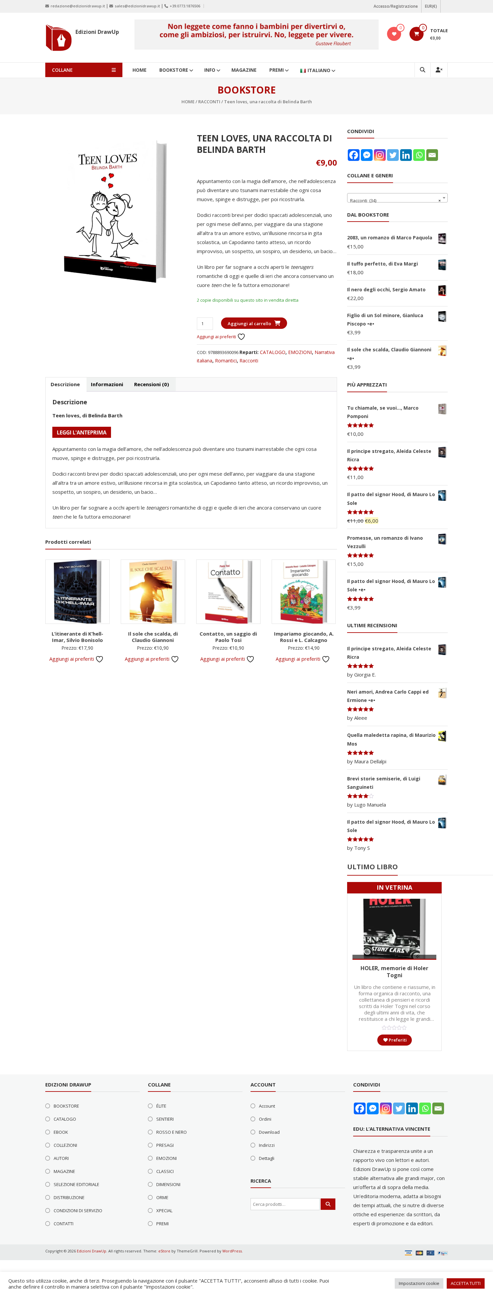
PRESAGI (165, 1145)
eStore (164, 1250)
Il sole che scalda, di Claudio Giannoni (153, 637)
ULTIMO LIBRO (372, 866)
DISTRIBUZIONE (69, 1197)
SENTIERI (165, 1119)
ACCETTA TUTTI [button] (466, 1283)
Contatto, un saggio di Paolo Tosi (228, 637)
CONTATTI (63, 1224)
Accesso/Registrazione (396, 6)
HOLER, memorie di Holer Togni (394, 971)
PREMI (276, 70)
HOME (139, 70)
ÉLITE (161, 1106)
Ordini (265, 1119)
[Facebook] (354, 155)
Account (267, 1106)
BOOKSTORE (173, 70)
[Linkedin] (406, 155)
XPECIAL (164, 1211)
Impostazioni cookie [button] (419, 1283)
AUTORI (61, 1158)
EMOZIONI (300, 352)
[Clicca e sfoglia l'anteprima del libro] (81, 431)
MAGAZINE (244, 70)
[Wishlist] (394, 34)
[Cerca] (328, 1204)
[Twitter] (393, 155)
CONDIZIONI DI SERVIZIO (78, 1211)
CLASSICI (165, 1171)
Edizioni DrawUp (97, 32)
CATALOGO (272, 352)
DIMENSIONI (168, 1184)
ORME (162, 1197)
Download (269, 1132)
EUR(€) (431, 6)
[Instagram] (380, 155)
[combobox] (397, 197)
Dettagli (266, 1158)
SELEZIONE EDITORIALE (76, 1184)
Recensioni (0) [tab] (151, 384)
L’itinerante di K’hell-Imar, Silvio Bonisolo (77, 637)
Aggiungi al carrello (249, 323)
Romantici (226, 360)
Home (188, 102)
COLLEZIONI (65, 1145)
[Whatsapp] (419, 155)
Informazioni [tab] (107, 384)
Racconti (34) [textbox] (395, 200)
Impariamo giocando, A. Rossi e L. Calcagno (304, 637)
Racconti (209, 102)
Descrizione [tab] (65, 384)
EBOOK (61, 1132)
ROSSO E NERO (171, 1132)
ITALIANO (319, 70)
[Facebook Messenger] (367, 155)
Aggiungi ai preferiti (217, 337)
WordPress (232, 1250)
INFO (209, 70)
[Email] (432, 155)
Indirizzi (267, 1145)
